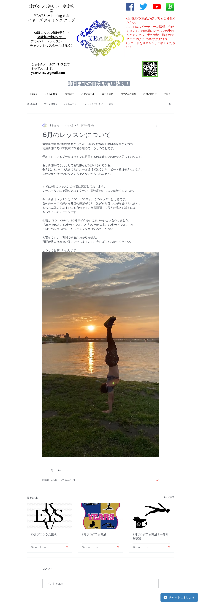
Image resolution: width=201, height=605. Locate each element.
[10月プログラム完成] (49, 516)
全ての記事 (32, 103)
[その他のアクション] (157, 125)
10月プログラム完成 (44, 534)
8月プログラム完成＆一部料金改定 (150, 536)
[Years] (143, 7)
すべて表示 (168, 497)
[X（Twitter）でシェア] (51, 470)
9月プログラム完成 (94, 534)
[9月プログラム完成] (100, 516)
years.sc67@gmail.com (48, 73)
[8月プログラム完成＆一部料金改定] (151, 516)
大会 (111, 103)
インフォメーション (93, 103)
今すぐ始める (50, 103)
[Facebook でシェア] (43, 470)
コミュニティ (70, 103)
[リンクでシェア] (66, 470)
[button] (170, 104)
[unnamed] (170, 7)
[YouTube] (157, 7)
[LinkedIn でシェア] (59, 470)
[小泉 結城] (130, 7)
